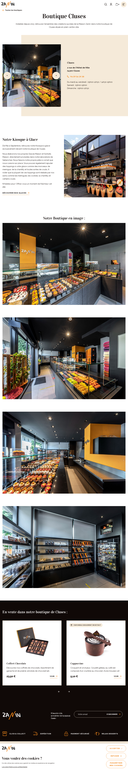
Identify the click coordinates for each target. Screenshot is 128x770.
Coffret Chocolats (16, 663)
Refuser (115, 756)
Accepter (115, 748)
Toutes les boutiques (13, 10)
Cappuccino (76, 663)
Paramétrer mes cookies (116, 764)
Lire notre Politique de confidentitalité (14, 767)
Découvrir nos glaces (14, 193)
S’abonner (112, 714)
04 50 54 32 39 (77, 76)
